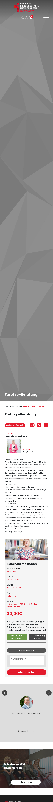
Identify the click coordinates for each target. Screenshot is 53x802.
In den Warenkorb (26, 672)
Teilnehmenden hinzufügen (16, 637)
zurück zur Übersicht (15, 425)
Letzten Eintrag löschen (38, 637)
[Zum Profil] (26, 17)
